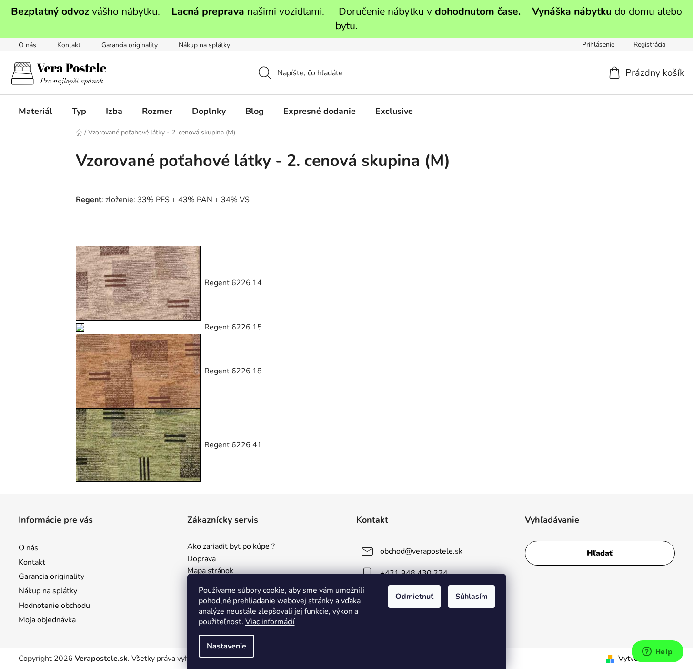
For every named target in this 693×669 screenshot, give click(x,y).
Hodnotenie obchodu (54, 605)
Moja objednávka (47, 620)
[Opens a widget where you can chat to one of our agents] (657, 652)
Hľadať (600, 553)
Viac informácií (270, 622)
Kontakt (68, 45)
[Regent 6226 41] (138, 444)
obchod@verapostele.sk (421, 551)
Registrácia (649, 44)
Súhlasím (471, 596)
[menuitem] (35, 111)
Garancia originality (129, 45)
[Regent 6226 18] (138, 370)
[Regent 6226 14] (138, 283)
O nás (27, 45)
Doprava (201, 559)
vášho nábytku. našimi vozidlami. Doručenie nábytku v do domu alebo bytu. (346, 18)
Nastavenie (226, 646)
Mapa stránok (210, 571)
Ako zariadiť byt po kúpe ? (231, 547)
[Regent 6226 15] (80, 327)
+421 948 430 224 (414, 573)
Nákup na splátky (204, 45)
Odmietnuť (414, 596)
